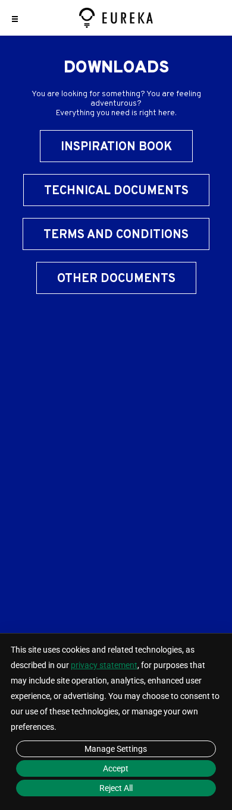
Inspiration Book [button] (116, 147)
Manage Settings (115, 749)
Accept (115, 768)
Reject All (116, 788)
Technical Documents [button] (116, 191)
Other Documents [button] (116, 279)
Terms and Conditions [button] (116, 235)
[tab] (116, 196)
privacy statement (104, 665)
